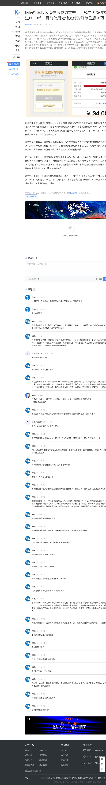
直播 (17, 36)
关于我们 (43, 755)
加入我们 (43, 764)
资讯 (17, 31)
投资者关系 (29, 764)
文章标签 (64, 760)
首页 (17, 22)
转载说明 (73, 193)
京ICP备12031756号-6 (86, 782)
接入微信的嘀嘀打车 (45, 122)
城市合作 (28, 750)
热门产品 (64, 755)
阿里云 (48, 778)
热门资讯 (64, 750)
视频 (17, 40)
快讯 (17, 26)
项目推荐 (30, 196)
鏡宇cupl (28, 24)
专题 (17, 45)
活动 (17, 50)
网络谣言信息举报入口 (34, 771)
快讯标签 (64, 764)
